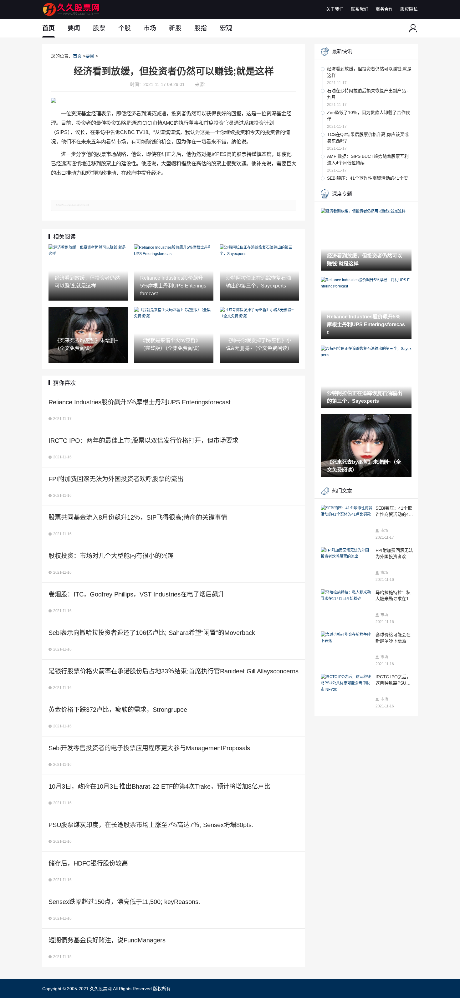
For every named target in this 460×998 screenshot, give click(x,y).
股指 (200, 28)
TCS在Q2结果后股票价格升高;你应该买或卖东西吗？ (368, 137)
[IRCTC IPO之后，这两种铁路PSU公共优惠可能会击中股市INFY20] (346, 683)
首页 (48, 28)
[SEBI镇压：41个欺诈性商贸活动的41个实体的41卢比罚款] (346, 511)
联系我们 (359, 9)
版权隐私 (409, 9)
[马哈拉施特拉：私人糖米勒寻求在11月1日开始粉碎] (346, 595)
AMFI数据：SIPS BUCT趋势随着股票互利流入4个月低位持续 (368, 159)
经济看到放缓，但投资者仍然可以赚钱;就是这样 (369, 72)
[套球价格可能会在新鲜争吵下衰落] (346, 637)
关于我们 (335, 9)
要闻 (74, 28)
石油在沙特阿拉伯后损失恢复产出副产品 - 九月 (368, 94)
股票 (99, 28)
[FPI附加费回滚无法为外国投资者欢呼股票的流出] (346, 553)
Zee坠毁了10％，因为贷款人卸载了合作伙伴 (368, 116)
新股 (175, 28)
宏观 (226, 28)
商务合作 (384, 9)
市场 (150, 28)
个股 (124, 28)
